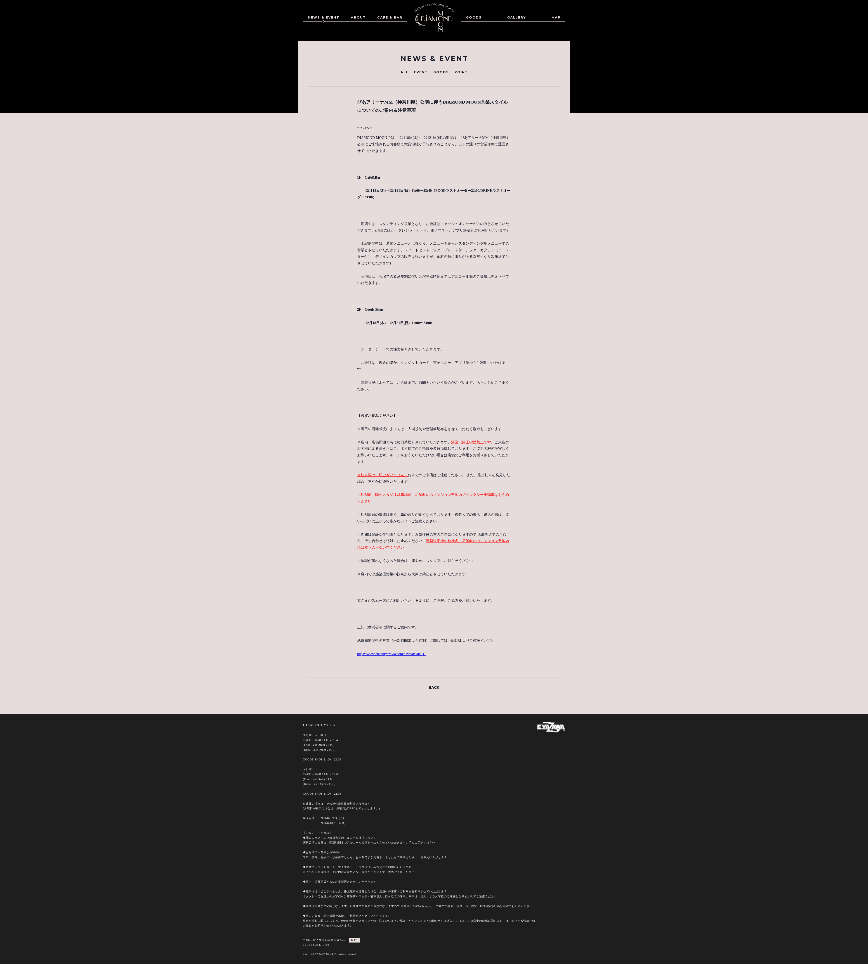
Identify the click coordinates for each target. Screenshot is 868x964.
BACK (434, 687)
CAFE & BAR (389, 17)
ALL (404, 72)
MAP (556, 17)
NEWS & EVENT (323, 17)
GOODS (474, 17)
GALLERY (516, 17)
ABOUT (358, 17)
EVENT (421, 72)
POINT (461, 72)
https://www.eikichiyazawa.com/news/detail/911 (391, 654)
